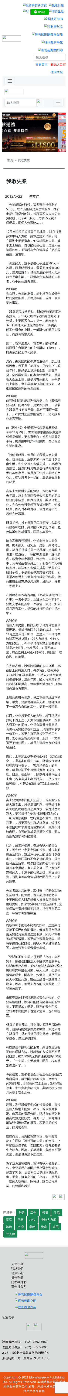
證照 (56, 1227)
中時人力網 (48, 1220)
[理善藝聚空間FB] (50, 50)
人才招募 (17, 1264)
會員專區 (42, 64)
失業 (12, 204)
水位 (32, 1220)
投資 (15, 459)
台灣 (21, 1227)
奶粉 (9, 1227)
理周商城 (57, 72)
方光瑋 (10, 1234)
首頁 (10, 160)
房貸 (21, 1220)
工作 (12, 330)
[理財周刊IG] (53, 27)
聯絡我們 (17, 1268)
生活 (57, 1212)
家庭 (9, 1220)
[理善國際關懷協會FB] (47, 34)
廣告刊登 (17, 1277)
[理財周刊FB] (53, 19)
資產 (44, 1227)
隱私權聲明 (18, 1282)
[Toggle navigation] (10, 81)
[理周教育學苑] (52, 42)
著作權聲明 (18, 1286)
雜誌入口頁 (58, 64)
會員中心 (17, 1273)
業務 (32, 1227)
